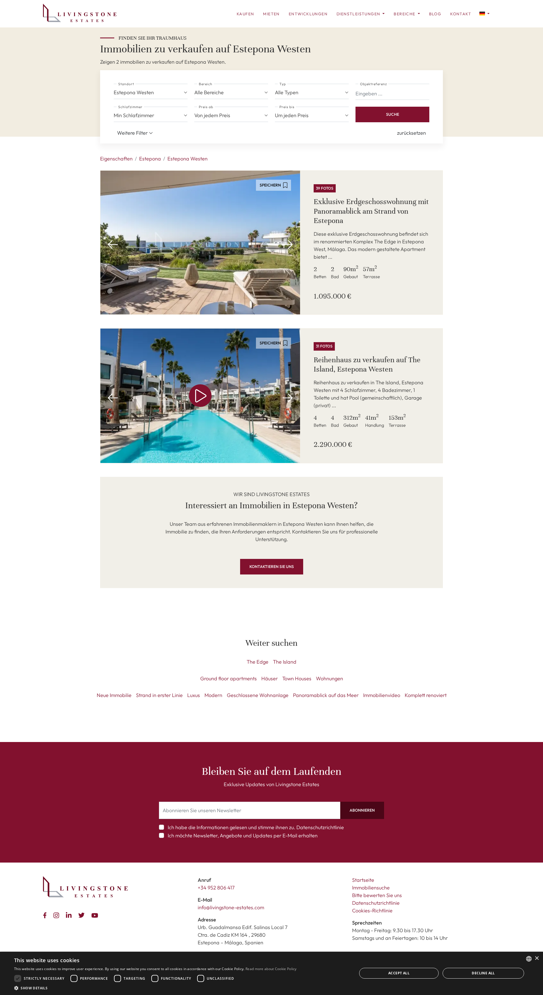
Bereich (205, 84)
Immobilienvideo (381, 695)
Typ (282, 84)
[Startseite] (80, 12)
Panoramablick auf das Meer (326, 695)
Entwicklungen (308, 13)
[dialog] (271, 973)
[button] (484, 13)
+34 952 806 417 (216, 887)
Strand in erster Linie (159, 695)
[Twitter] (82, 915)
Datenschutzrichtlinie (320, 827)
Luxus (193, 695)
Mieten (271, 13)
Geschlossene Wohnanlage (257, 695)
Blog (435, 13)
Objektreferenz (373, 84)
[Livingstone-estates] (85, 886)
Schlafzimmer (130, 107)
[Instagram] (57, 915)
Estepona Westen (187, 158)
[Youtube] (95, 915)
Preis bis (286, 107)
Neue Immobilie (114, 695)
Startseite (363, 880)
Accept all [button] (399, 973)
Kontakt (460, 13)
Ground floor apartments (228, 678)
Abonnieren (362, 810)
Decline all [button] (483, 973)
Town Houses (296, 678)
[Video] (200, 396)
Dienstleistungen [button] (359, 13)
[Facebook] (46, 915)
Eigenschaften (116, 158)
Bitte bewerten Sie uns (377, 895)
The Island (284, 662)
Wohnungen (329, 678)
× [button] (537, 958)
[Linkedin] (70, 915)
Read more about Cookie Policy (271, 968)
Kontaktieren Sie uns (271, 566)
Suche (392, 114)
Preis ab (206, 107)
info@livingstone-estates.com (231, 907)
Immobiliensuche (371, 887)
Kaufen (245, 13)
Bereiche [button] (405, 13)
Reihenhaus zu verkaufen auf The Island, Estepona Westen (367, 364)
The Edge (257, 662)
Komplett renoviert (426, 695)
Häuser (269, 678)
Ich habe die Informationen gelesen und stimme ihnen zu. (256, 827)
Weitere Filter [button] (133, 133)
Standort (126, 84)
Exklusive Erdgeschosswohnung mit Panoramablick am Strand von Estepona (371, 211)
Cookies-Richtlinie (372, 910)
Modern (213, 695)
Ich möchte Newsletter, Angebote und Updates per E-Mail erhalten (243, 835)
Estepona (150, 158)
